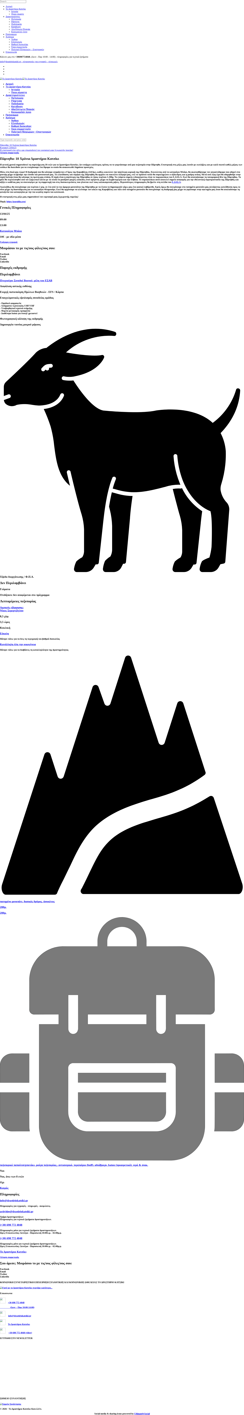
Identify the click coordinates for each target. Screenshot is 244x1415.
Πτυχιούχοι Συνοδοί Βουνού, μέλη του (26, 280)
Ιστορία (14, 11)
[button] (122, 254)
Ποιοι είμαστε (17, 14)
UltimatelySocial (142, 1413)
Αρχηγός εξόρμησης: (12, 609)
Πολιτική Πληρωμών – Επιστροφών (27, 49)
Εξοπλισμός (16, 42)
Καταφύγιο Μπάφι (11, 230)
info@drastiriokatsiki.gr (14, 1200)
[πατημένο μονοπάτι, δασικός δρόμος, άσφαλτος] (122, 896)
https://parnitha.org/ (16, 201)
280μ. (3, 907)
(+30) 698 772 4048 (11, 1224)
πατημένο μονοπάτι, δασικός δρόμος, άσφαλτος (27, 901)
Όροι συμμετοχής (19, 47)
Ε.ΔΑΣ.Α (176, 182)
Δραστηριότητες (13, 16)
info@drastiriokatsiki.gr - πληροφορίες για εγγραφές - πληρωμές (29, 61)
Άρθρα (14, 39)
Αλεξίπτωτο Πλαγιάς (20, 29)
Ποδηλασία (16, 24)
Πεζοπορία (16, 19)
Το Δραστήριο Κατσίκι (16, 9)
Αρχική (9, 6)
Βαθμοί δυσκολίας (19, 44)
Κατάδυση (16, 26)
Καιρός (4, 1187)
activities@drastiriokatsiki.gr (16, 1211)
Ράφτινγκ (15, 21)
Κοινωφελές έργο (19, 32)
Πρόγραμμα (11, 34)
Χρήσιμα (10, 37)
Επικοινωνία (11, 52)
